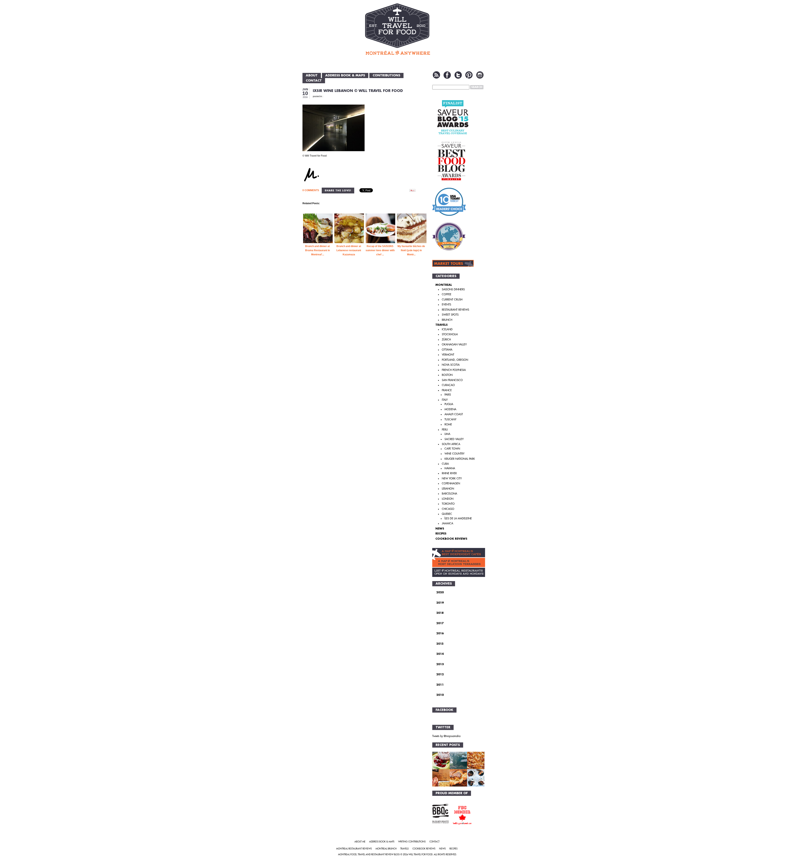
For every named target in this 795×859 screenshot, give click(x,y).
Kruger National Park (459, 458)
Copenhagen (451, 483)
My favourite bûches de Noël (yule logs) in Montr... (411, 250)
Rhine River (449, 473)
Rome (448, 424)
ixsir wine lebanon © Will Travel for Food (358, 91)
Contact (314, 80)
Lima (447, 434)
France (447, 390)
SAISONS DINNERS (453, 289)
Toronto (448, 503)
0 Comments (310, 190)
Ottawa (447, 349)
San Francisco (452, 380)
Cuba (445, 463)
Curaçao (448, 385)
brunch (447, 320)
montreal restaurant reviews (354, 849)
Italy (445, 399)
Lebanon (448, 488)
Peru (445, 429)
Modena (450, 409)
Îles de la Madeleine (458, 518)
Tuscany (450, 419)
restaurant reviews (455, 309)
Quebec (447, 514)
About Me (359, 842)
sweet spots (450, 314)
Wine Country (454, 453)
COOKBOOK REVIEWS (451, 538)
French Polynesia (454, 370)
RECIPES (440, 533)
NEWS (439, 528)
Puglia (448, 404)
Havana (449, 468)
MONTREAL (443, 285)
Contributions (386, 75)
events (446, 304)
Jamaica (447, 523)
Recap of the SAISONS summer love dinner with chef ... (380, 250)
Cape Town (452, 448)
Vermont (448, 354)
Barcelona (449, 493)
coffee (446, 294)
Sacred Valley (454, 439)
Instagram (480, 75)
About (312, 75)
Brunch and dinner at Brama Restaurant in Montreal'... (317, 250)
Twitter (458, 75)
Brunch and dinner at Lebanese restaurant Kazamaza (348, 250)
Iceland (447, 329)
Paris (447, 394)
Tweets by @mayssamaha (446, 736)
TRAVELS (441, 324)
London (447, 498)
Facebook (447, 75)
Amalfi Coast (453, 414)
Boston (447, 375)
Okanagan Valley (454, 344)
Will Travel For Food (420, 854)
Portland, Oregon (455, 359)
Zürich (446, 339)
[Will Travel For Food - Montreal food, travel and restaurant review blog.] (397, 29)
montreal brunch (386, 849)
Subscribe (436, 75)
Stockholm (450, 334)
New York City (452, 478)
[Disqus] (365, 334)
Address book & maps (345, 75)
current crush (452, 299)
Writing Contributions (412, 842)
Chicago (448, 509)
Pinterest (469, 75)
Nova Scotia (451, 364)
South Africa (451, 444)
